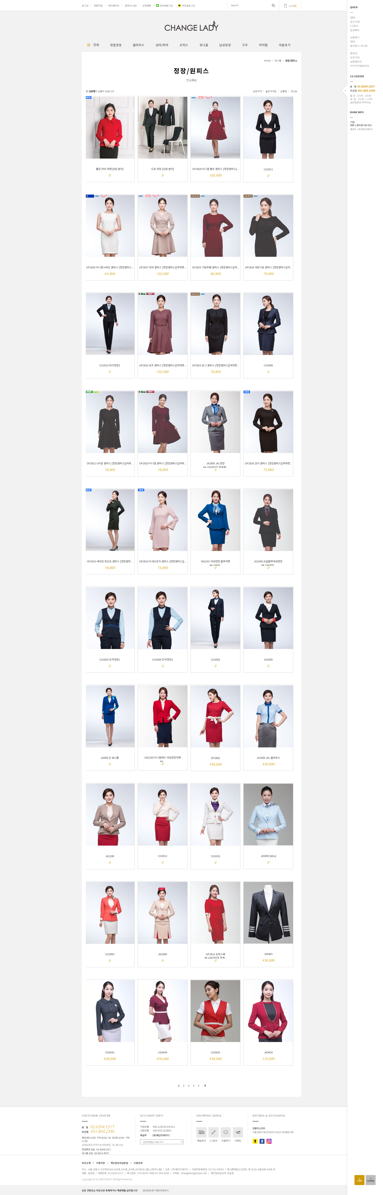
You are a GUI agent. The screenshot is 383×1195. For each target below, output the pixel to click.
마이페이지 (113, 5)
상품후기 (355, 37)
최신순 (294, 91)
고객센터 (146, 5)
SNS (352, 41)
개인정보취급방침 (119, 1163)
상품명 (283, 91)
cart (292, 5)
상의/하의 (162, 45)
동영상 (353, 53)
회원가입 (98, 5)
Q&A (352, 17)
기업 (361, 124)
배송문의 (201, 1140)
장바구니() (131, 5)
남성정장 (225, 45)
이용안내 (138, 1163)
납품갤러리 (356, 61)
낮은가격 (257, 91)
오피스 (184, 45)
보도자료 (355, 57)
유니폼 (203, 45)
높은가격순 (271, 91)
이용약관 (100, 1163)
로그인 (85, 5)
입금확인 (355, 30)
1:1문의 (354, 26)
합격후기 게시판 (358, 45)
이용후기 (284, 45)
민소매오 (191, 80)
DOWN (370, 1181)
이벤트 (238, 1140)
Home (267, 60)
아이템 (263, 45)
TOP (359, 1181)
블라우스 (138, 45)
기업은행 (157, 1126)
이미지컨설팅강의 (359, 65)
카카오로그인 (188, 5)
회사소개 (86, 1163)
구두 (245, 45)
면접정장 (116, 45)
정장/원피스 (291, 60)
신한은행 (155, 1130)
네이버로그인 (166, 5)
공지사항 (355, 21)
